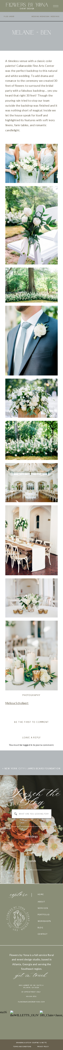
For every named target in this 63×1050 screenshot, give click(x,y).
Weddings (55, 16)
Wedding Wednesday (41, 16)
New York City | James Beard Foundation (33, 768)
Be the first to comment (31, 722)
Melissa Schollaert (17, 703)
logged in (28, 744)
